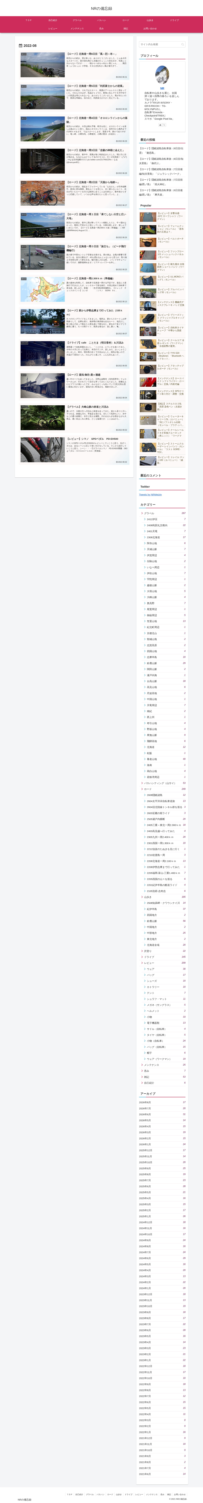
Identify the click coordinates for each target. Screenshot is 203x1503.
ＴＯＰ (69, 1494)
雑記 (169, 1494)
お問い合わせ (180, 1494)
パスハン (100, 1494)
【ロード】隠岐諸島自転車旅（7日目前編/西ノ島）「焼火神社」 (161, 182)
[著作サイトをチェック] (160, 125)
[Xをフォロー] (164, 125)
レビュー (139, 1494)
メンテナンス (152, 1494)
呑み (162, 1494)
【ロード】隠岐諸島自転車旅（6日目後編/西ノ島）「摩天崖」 (161, 192)
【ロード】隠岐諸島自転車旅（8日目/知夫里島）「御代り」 (161, 161)
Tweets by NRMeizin (150, 494)
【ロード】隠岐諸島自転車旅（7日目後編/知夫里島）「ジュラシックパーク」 (161, 171)
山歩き (119, 1494)
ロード (110, 1494)
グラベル (90, 1494)
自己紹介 (79, 1494)
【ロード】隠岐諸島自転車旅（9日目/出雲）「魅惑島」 (161, 150)
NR (162, 88)
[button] (182, 44)
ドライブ (128, 1494)
